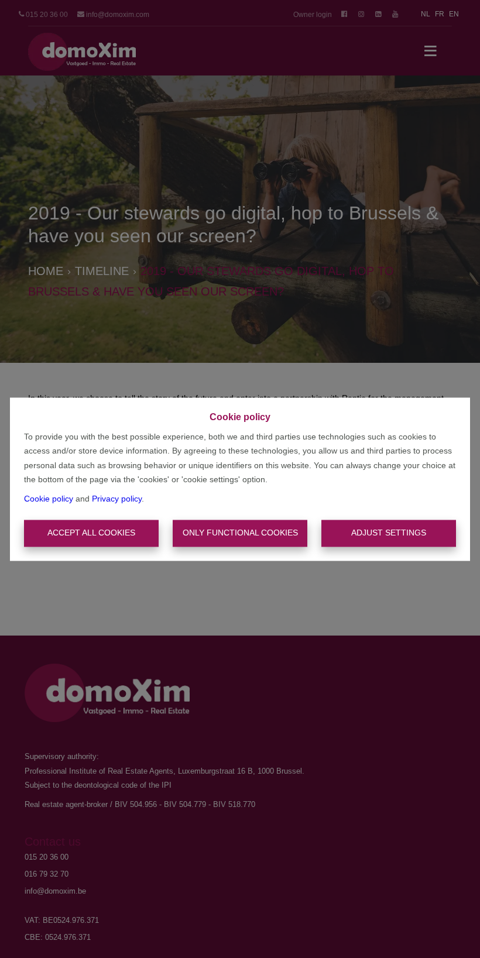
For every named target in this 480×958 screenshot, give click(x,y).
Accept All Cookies (91, 533)
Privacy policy (117, 498)
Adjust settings (388, 533)
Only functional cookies (240, 533)
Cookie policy (48, 498)
